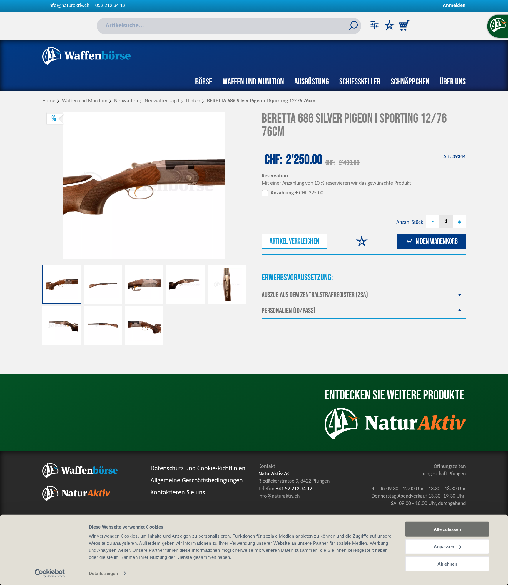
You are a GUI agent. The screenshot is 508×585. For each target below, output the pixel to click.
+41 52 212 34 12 (294, 489)
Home (48, 101)
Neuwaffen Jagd (162, 101)
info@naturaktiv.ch (68, 6)
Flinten (193, 101)
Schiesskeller (359, 81)
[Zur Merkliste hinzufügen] (362, 241)
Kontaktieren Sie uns (178, 492)
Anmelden (454, 6)
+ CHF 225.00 (296, 193)
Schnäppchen (410, 81)
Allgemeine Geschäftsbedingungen (197, 480)
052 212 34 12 (110, 6)
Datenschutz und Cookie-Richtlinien (198, 468)
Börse (203, 81)
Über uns (453, 81)
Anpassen (444, 546)
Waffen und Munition (253, 81)
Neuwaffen (126, 101)
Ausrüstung (311, 81)
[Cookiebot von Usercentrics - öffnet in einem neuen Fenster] (50, 573)
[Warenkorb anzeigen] (404, 26)
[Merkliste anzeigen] (389, 26)
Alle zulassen (447, 529)
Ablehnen (447, 563)
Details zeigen (103, 573)
